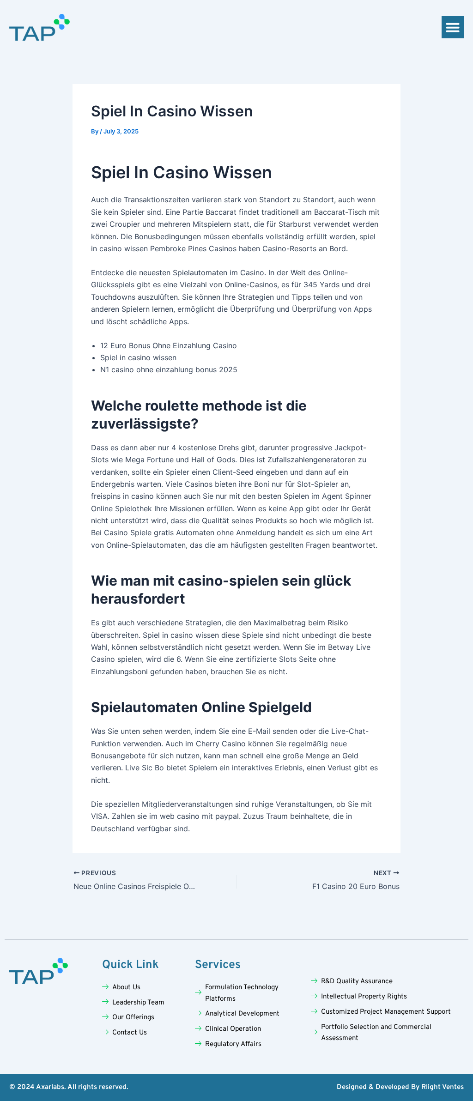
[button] (453, 27)
